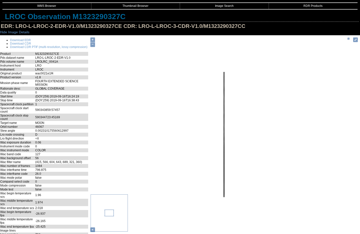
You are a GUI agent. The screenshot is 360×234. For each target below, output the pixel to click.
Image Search (224, 6)
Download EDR (20, 40)
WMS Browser (46, 6)
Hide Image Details (14, 32)
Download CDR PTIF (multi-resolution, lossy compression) (48, 47)
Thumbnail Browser (135, 6)
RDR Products (313, 6)
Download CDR (20, 43)
